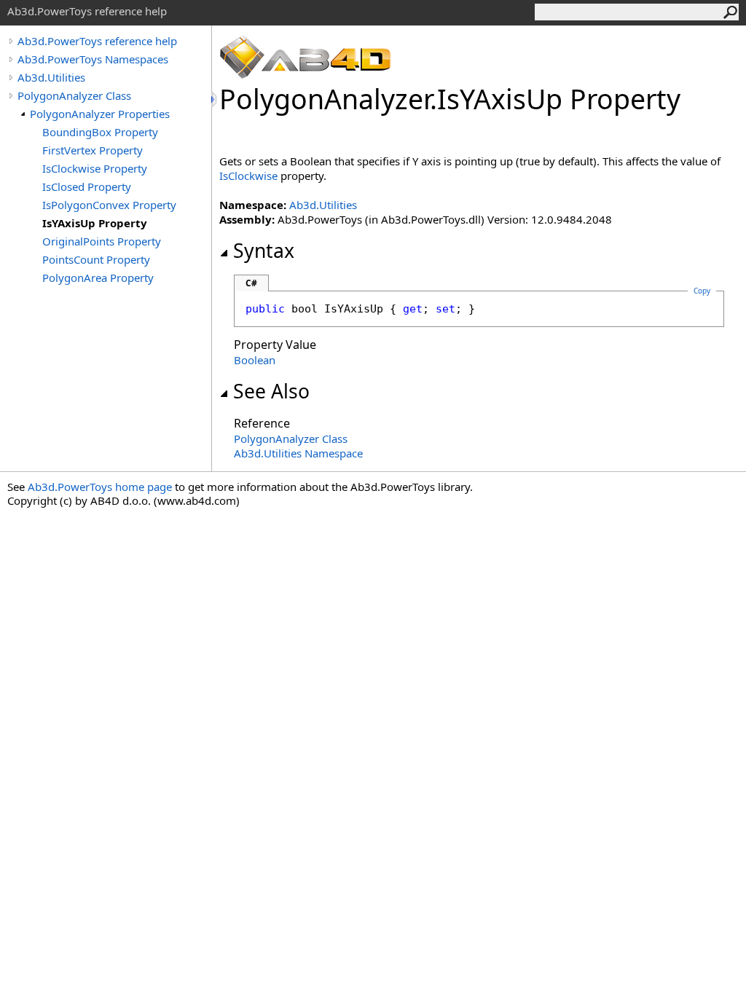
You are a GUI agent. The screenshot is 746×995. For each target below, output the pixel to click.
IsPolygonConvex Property (109, 204)
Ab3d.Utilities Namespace (298, 453)
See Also (271, 391)
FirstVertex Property (92, 150)
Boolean (254, 360)
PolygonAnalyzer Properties (100, 113)
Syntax (263, 250)
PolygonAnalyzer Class (74, 95)
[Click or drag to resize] (215, 99)
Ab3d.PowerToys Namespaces (92, 59)
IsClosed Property (86, 186)
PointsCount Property (96, 259)
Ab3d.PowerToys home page (100, 486)
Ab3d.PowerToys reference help (97, 41)
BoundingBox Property (100, 132)
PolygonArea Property (98, 277)
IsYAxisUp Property (94, 223)
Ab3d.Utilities (51, 77)
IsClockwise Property (94, 168)
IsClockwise (248, 175)
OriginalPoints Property (101, 241)
